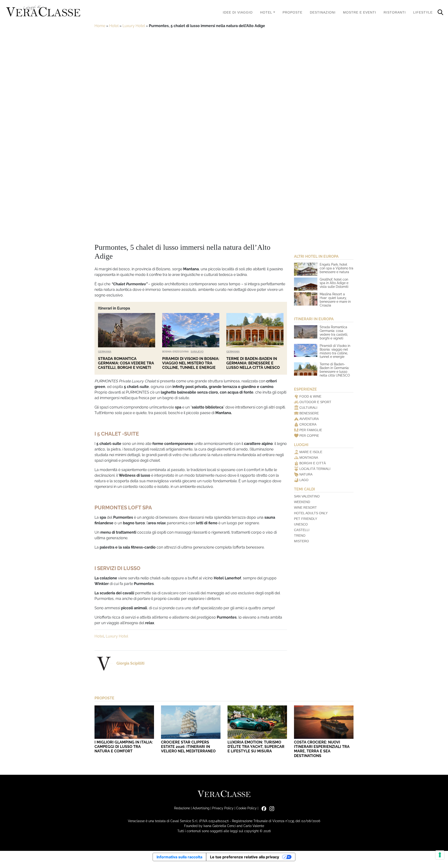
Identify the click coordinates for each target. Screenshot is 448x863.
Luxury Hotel (133, 26)
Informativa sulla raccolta (179, 857)
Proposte (292, 12)
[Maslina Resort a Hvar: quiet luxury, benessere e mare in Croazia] (305, 298)
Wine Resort (305, 507)
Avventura (309, 419)
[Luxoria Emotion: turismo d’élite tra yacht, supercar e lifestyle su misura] (257, 722)
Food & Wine (310, 396)
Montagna (308, 457)
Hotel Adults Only (311, 513)
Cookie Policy (246, 808)
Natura (305, 474)
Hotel (266, 12)
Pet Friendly (305, 519)
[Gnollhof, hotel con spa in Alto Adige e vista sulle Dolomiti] (305, 284)
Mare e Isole (310, 452)
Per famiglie (310, 430)
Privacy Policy (223, 808)
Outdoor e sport (315, 402)
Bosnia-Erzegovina (175, 351)
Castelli (301, 530)
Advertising (201, 808)
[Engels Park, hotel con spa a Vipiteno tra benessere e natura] (305, 269)
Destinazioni (323, 12)
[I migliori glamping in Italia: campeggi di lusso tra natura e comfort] (124, 722)
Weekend (302, 502)
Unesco (301, 524)
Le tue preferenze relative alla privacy (244, 857)
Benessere (309, 413)
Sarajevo (197, 351)
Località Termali (314, 469)
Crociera (307, 424)
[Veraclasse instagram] (270, 808)
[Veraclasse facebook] (262, 808)
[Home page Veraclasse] (43, 11)
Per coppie (309, 435)
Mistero (301, 541)
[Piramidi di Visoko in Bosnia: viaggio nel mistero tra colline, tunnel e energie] (190, 330)
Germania (104, 351)
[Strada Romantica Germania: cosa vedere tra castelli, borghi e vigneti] (126, 330)
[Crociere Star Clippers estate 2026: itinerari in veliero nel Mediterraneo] (190, 722)
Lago (303, 480)
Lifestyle (423, 12)
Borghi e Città (312, 463)
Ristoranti (395, 12)
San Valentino (307, 496)
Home (99, 26)
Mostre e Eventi (359, 12)
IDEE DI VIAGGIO (238, 12)
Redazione (182, 808)
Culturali (308, 407)
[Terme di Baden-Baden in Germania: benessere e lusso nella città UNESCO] (255, 330)
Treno (299, 535)
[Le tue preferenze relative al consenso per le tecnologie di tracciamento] (439, 854)
